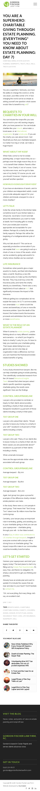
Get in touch (11, 762)
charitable (25, 607)
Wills (28, 64)
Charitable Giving (9, 61)
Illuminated (22, 786)
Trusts (22, 64)
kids (20, 616)
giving (30, 613)
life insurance (29, 616)
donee (5, 613)
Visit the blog (12, 713)
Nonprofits (15, 64)
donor (12, 613)
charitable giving (10, 610)
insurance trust (10, 616)
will (15, 619)
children (31, 610)
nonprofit (7, 619)
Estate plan (21, 613)
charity (22, 610)
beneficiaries (13, 607)
